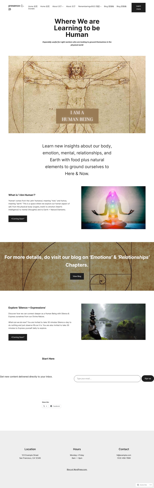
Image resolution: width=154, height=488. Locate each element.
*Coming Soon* (17, 219)
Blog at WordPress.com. (77, 469)
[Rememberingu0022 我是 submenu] (100, 6)
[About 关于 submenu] (62, 6)
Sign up (148, 378)
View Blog (77, 276)
